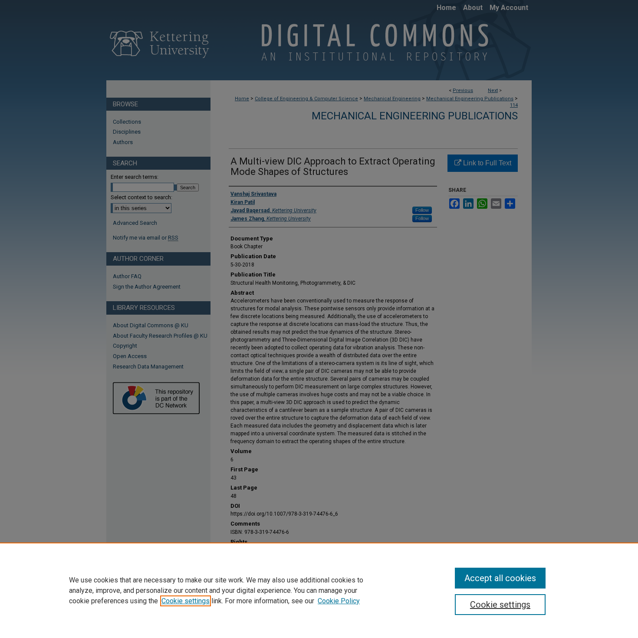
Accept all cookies (500, 578)
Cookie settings (185, 601)
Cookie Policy (339, 601)
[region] (319, 590)
